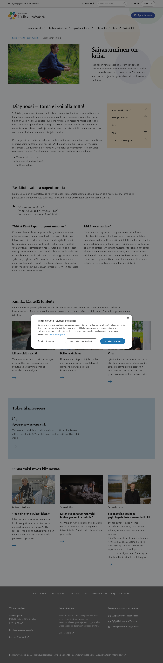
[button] (46, 341)
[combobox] (128, 318)
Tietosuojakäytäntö (57, 334)
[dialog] (81, 331)
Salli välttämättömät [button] (81, 341)
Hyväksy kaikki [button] (113, 341)
